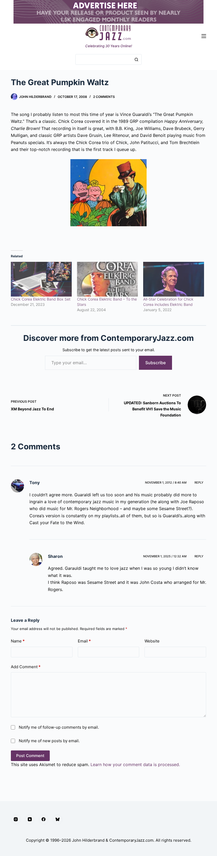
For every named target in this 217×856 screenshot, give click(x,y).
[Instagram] (16, 819)
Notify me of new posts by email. (49, 740)
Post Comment (30, 755)
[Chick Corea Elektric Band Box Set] (41, 279)
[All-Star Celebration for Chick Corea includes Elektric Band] (173, 279)
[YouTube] (30, 819)
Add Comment (25, 666)
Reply (199, 482)
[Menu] (203, 36)
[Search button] (136, 59)
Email (84, 641)
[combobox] (103, 59)
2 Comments (104, 97)
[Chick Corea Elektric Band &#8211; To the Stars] (107, 279)
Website (152, 641)
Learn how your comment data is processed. (135, 764)
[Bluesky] (58, 819)
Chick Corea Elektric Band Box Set (40, 299)
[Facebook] (44, 819)
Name (18, 641)
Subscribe (155, 362)
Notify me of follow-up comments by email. (59, 727)
